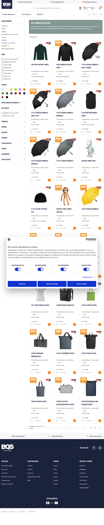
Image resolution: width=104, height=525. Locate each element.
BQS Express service (90, 2)
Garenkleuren (84, 484)
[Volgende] (99, 427)
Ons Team (5, 469)
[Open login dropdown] (95, 8)
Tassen (4, 37)
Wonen (4, 29)
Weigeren (22, 284)
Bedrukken (83, 469)
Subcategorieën (6, 21)
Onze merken (26, 14)
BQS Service (5, 108)
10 (82, 427)
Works (55, 473)
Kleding (4, 32)
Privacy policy (21, 512)
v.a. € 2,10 (40, 217)
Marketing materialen (8, 49)
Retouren (30, 473)
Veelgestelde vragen (34, 477)
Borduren (82, 466)
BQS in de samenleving (8, 477)
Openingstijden (84, 488)
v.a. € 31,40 (65, 313)
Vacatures (5, 473)
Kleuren (4, 85)
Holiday (56, 480)
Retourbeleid (32, 512)
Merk (3, 54)
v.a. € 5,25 (40, 313)
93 (91, 427)
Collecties (5, 26)
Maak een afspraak (7, 484)
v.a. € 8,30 (65, 169)
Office (55, 469)
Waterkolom (5, 154)
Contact (30, 466)
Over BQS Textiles (7, 466)
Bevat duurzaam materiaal (10, 102)
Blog (101, 14)
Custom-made (84, 477)
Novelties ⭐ (5, 46)
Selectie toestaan (52, 284)
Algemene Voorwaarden (8, 512)
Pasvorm (4, 138)
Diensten (39, 14)
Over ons (95, 14)
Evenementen (6, 480)
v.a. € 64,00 (90, 409)
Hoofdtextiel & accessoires (10, 35)
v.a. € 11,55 (65, 409)
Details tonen (87, 277)
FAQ (89, 14)
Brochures (83, 473)
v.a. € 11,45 (90, 72)
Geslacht (4, 132)
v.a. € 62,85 (40, 72)
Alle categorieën (9, 14)
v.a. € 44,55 (90, 120)
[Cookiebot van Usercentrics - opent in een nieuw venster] (87, 239)
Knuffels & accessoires (9, 43)
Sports (56, 466)
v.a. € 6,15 (90, 169)
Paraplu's (4, 40)
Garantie (30, 469)
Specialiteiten (6, 159)
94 (95, 427)
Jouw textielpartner (58, 2)
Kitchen (56, 484)
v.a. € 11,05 (40, 169)
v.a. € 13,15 (40, 120)
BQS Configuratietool (25, 2)
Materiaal (5, 121)
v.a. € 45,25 (65, 72)
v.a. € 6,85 (65, 217)
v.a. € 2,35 (90, 313)
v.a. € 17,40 (40, 361)
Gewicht (4, 127)
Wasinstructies (6, 143)
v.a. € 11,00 (40, 409)
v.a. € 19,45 (90, 361)
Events (56, 477)
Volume (4, 148)
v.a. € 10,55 (65, 361)
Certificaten (83, 480)
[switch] (40, 269)
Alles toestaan (82, 284)
